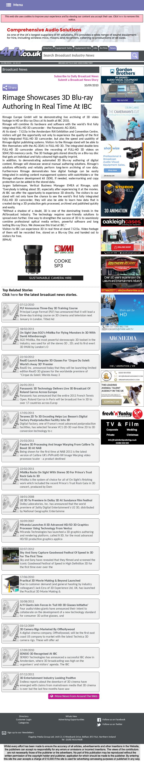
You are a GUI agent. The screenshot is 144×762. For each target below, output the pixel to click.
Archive (104, 48)
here (120, 16)
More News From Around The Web (76, 696)
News (113, 48)
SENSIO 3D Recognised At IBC (38, 653)
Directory (48, 48)
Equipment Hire (82, 48)
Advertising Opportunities (71, 720)
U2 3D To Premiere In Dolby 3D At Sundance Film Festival (56, 500)
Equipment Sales (63, 48)
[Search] (135, 55)
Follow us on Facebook (114, 720)
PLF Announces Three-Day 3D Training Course (49, 308)
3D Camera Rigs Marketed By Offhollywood (47, 629)
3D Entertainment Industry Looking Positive (48, 678)
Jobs (95, 48)
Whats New (71, 716)
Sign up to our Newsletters (21, 733)
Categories (24, 723)
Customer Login (24, 720)
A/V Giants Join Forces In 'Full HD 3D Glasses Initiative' (54, 605)
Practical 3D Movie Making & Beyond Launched (50, 580)
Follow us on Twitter (112, 724)
